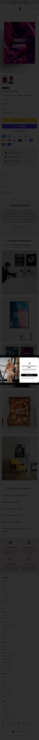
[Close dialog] (38, 359)
